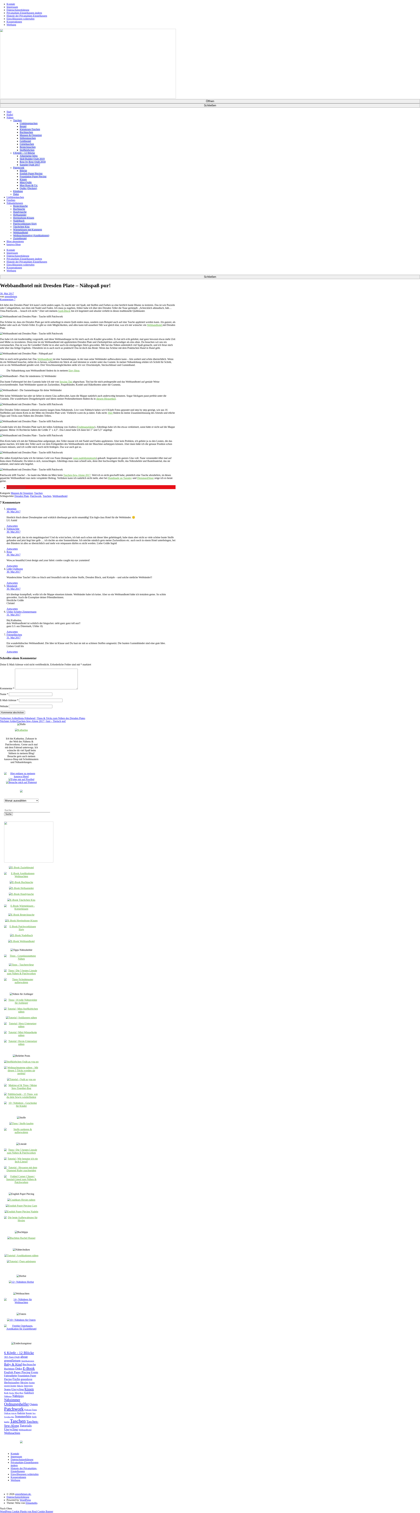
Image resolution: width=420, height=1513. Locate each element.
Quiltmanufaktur (85, 427)
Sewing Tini (66, 381)
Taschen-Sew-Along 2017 (77, 475)
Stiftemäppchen (28, 138)
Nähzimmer (12, 1400)
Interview (28, 1386)
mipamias (11, 508)
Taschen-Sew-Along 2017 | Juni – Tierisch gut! (33, 721)
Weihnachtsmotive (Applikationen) (31, 235)
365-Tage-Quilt (12, 1357)
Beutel (23, 126)
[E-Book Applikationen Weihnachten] (21, 876)
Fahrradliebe (10, 1375)
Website (4, 706)
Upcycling (11, 1429)
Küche (11, 1393)
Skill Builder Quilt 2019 (32, 158)
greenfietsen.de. (23, 1494)
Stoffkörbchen (27, 150)
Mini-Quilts (26, 182)
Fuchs (16, 1379)
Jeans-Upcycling (14, 1389)
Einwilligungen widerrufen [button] (20, 18)
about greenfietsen (16, 1358)
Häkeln (20, 1386)
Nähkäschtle (13, 528)
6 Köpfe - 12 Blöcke (19, 1353)
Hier (110, 412)
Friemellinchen (14, 634)
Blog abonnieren (15, 241)
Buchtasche (19, 209)
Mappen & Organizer (31, 135)
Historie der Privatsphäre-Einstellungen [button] (27, 15)
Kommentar (7, 688)
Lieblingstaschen (15, 197)
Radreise (21, 1413)
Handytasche (20, 212)
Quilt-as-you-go (10, 1413)
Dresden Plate (21, 496)
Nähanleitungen (15, 203)
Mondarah (12, 585)
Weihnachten (12, 1433)
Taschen (17, 120)
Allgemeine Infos (29, 156)
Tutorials (26, 1425)
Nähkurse (8, 1396)
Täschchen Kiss (21, 226)
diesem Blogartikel (106, 398)
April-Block (64, 311)
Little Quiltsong (15, 568)
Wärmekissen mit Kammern (27, 229)
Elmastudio (31, 1503)
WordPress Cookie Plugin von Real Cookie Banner (26, 1511)
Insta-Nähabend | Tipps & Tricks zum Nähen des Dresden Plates (42, 718)
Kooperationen (14, 21)
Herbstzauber (12, 1382)
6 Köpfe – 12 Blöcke (24, 153)
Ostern (34, 1404)
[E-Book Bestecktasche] (21, 914)
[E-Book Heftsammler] (21, 888)
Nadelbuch (18, 220)
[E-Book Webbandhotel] (21, 941)
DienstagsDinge (145, 478)
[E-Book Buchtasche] (21, 882)
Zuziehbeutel (20, 238)
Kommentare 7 (7, 299)
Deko (16, 194)
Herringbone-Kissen (23, 217)
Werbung (11, 24)
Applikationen (27, 1361)
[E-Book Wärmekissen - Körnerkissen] (21, 908)
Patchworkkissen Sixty (25, 223)
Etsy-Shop (74, 370)
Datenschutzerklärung (18, 10)
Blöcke (23, 170)
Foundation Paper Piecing (33, 176)
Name (4, 694)
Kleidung (18, 191)
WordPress (25, 1500)
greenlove (26, 1379)
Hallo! (10, 114)
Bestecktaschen (28, 147)
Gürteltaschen (27, 144)
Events (34, 1372)
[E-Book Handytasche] (21, 894)
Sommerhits (23, 1416)
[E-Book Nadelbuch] (21, 935)
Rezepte (29, 1413)
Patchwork (18, 167)
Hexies (24, 1382)
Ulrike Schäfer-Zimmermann (21, 611)
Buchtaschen (26, 132)
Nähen (10, 117)
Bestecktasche (20, 206)
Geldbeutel (25, 141)
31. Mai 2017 (14, 614)
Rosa (9, 551)
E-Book (29, 1368)
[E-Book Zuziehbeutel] (21, 867)
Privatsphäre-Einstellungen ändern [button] (24, 12)
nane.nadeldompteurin (84, 458)
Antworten (12, 525)
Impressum (12, 7)
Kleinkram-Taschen (30, 129)
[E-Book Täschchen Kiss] (21, 900)
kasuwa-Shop (14, 244)
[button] (16, 487)
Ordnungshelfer (16, 1404)
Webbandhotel (20, 232)
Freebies (11, 200)
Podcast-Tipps (30, 1410)
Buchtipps (9, 1368)
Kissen (23, 179)
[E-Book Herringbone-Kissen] (21, 920)
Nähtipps (18, 1396)
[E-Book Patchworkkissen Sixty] (21, 929)
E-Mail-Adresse (9, 700)
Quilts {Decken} (28, 188)
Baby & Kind (13, 1364)
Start (9, 111)
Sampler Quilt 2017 (30, 164)
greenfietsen (11, 296)
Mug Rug (19, 1393)
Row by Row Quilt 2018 (33, 161)
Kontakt (11, 4)
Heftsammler (19, 214)
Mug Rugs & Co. (29, 185)
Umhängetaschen (29, 123)
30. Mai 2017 (7, 293)
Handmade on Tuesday (120, 478)
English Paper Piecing (31, 173)
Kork (6, 1393)
